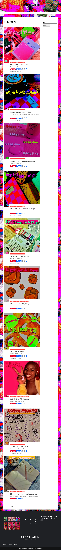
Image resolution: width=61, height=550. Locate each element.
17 (23, 527)
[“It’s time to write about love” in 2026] (22, 426)
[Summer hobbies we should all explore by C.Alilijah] (22, 141)
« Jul (22, 532)
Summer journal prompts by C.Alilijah (20, 112)
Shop (29, 13)
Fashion (16, 396)
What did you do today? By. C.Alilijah (20, 304)
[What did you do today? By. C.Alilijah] (22, 283)
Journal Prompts (17, 62)
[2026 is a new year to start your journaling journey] (22, 473)
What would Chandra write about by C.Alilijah (22, 209)
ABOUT (20, 13)
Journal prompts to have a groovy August (21, 64)
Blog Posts (24, 13)
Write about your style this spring (19, 399)
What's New (23, 62)
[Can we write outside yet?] (22, 331)
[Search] (55, 13)
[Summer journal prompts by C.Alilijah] (22, 92)
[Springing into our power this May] (22, 236)
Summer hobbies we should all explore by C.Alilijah (24, 161)
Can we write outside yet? (17, 351)
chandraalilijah (13, 71)
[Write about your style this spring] (22, 378)
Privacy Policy (5, 544)
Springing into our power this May (19, 256)
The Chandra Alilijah (30, 5)
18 (25, 527)
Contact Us (33, 13)
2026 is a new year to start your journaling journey (24, 494)
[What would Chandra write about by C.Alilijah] (22, 188)
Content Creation (39, 13)
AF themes (40, 548)
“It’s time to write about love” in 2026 (20, 446)
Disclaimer (10, 544)
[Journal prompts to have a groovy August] (22, 44)
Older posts (12, 506)
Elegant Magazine (35, 548)
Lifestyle (23, 301)
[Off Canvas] (5, 13)
